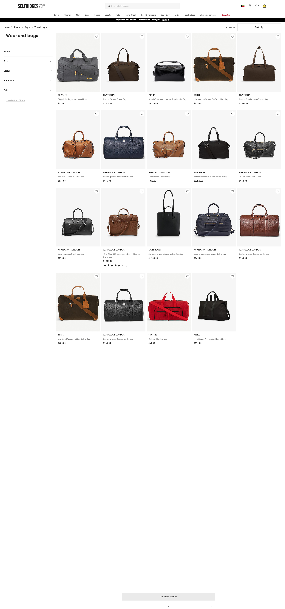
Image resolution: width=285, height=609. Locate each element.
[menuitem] (56, 15)
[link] (78, 99)
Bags (27, 27)
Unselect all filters (15, 100)
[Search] (109, 6)
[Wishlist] (257, 6)
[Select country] (243, 6)
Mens (17, 27)
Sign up (165, 19)
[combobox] (144, 5)
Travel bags (40, 27)
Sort (257, 27)
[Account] (250, 6)
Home (7, 27)
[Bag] (264, 6)
